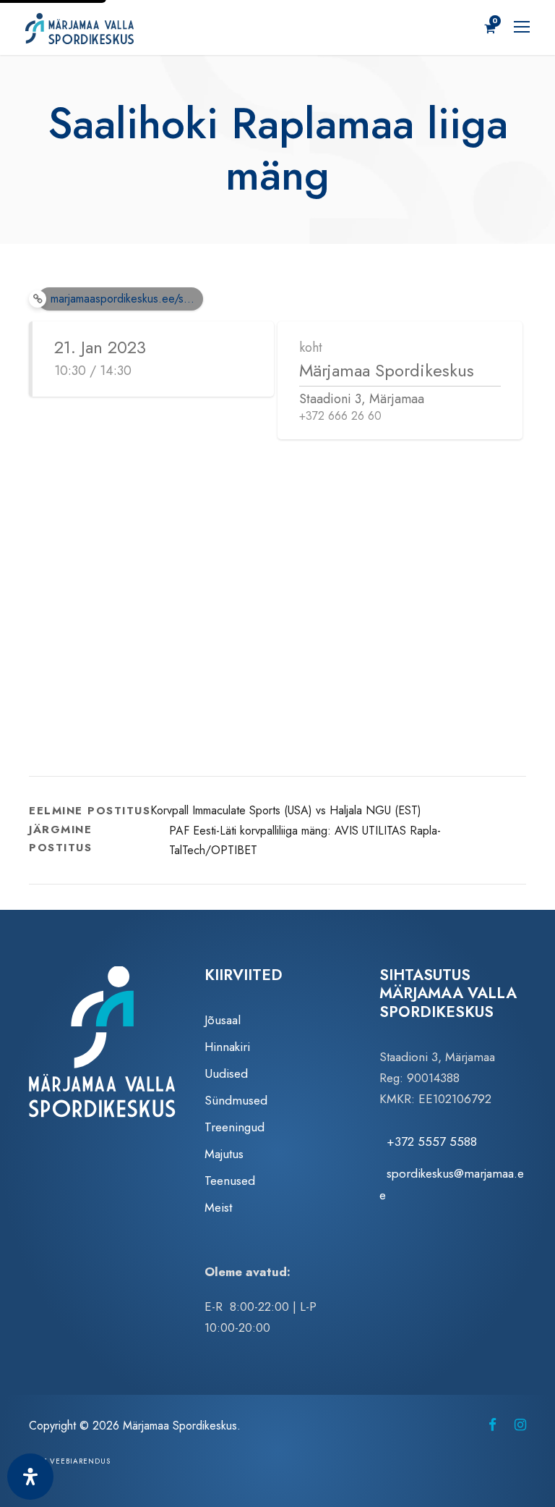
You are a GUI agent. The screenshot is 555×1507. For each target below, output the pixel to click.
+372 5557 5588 (432, 1141)
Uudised (226, 1073)
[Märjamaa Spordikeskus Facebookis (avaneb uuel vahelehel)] (492, 1425)
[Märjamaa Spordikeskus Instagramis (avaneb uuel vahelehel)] (520, 1425)
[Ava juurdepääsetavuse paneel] (30, 1476)
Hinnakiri (227, 1046)
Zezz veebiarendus (70, 1461)
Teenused (230, 1180)
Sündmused (236, 1100)
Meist (218, 1207)
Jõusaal (223, 1020)
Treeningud (234, 1127)
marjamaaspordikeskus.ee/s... (122, 298)
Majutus (224, 1153)
